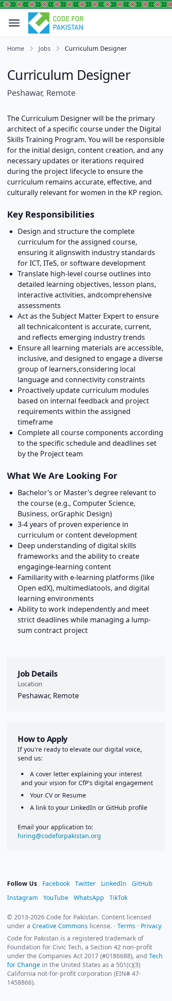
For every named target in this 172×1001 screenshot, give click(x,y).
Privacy (151, 926)
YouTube (55, 897)
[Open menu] (14, 23)
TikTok (118, 897)
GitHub (142, 883)
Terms (126, 926)
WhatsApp (89, 897)
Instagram (22, 897)
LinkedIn (114, 883)
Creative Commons (60, 926)
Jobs (44, 48)
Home (15, 48)
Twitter (85, 883)
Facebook (56, 883)
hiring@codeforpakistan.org (59, 836)
